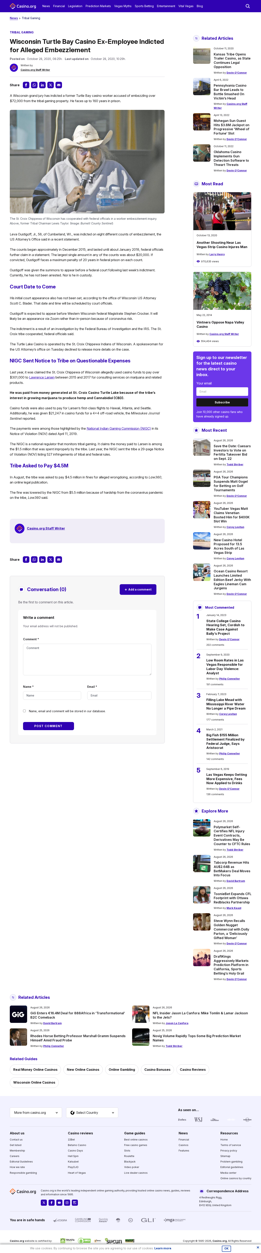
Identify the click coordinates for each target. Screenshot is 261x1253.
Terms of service (230, 1145)
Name (28, 686)
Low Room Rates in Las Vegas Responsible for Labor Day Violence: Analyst (225, 666)
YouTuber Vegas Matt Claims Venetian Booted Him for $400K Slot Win (232, 515)
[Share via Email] (58, 85)
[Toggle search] (247, 6)
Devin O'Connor (237, 72)
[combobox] (36, 1112)
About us (17, 1133)
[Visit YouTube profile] (59, 1203)
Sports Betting (144, 6)
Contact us (16, 1139)
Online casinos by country (235, 1178)
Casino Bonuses (157, 1070)
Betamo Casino (77, 1145)
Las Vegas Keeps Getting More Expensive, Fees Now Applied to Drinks (226, 779)
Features (184, 1150)
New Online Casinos (83, 1070)
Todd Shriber (235, 464)
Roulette (129, 1156)
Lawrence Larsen (42, 377)
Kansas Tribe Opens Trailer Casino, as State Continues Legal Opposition (232, 60)
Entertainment (166, 6)
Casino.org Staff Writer (35, 69)
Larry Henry (217, 254)
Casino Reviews (193, 1070)
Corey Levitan (235, 527)
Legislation (75, 6)
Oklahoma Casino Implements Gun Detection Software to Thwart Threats (231, 158)
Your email (204, 383)
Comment (31, 639)
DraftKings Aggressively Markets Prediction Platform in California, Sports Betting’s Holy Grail (231, 964)
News (46, 6)
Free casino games (135, 1145)
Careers (14, 1156)
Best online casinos (136, 1139)
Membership (17, 1150)
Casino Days (75, 1150)
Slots (127, 1150)
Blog (200, 6)
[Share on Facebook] (26, 85)
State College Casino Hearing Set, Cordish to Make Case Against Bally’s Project (225, 627)
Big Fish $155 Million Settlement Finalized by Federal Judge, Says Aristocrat (225, 741)
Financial (59, 6)
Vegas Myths (123, 6)
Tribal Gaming (31, 18)
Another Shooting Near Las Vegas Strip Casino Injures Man (222, 245)
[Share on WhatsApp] (34, 85)
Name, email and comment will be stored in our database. (67, 711)
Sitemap (225, 1156)
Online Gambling (122, 1070)
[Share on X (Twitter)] (50, 85)
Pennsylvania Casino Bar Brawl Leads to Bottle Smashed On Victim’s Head (230, 91)
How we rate (17, 1167)
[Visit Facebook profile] (52, 1203)
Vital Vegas (186, 6)
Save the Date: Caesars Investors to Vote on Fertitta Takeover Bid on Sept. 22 (232, 452)
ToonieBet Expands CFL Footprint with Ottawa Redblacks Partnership (232, 898)
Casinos (183, 1145)
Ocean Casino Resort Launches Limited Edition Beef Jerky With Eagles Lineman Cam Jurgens (232, 579)
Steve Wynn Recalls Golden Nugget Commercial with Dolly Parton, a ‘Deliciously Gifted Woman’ (231, 929)
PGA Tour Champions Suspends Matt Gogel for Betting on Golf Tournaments (231, 483)
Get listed (15, 1145)
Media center (228, 1172)
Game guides (134, 1133)
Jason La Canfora (177, 1023)
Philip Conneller (229, 678)
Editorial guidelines (231, 1167)
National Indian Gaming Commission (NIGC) (119, 428)
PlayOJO (73, 1167)
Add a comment (138, 589)
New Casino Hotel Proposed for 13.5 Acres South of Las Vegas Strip (229, 546)
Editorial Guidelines (21, 1161)
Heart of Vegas (77, 1172)
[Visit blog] (75, 1203)
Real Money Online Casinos (35, 1070)
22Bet (71, 1139)
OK (226, 1248)
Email (92, 686)
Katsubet (73, 1161)
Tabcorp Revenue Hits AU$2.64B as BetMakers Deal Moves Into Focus (232, 868)
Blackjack (130, 1161)
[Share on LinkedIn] (42, 85)
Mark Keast (234, 908)
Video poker (131, 1167)
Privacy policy (228, 1150)
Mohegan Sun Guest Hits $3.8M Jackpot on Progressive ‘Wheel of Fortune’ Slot (231, 127)
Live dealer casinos (136, 1172)
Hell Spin (73, 1156)
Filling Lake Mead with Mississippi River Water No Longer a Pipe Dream (226, 704)
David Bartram (236, 880)
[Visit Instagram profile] (67, 1203)
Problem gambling (231, 1161)
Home (224, 1139)
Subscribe (222, 402)
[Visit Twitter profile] (44, 1203)
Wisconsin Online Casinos (34, 1082)
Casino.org (219, 1240)
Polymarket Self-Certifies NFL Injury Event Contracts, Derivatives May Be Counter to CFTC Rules (232, 835)
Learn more (162, 1248)
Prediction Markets (98, 6)
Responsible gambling (23, 1172)
